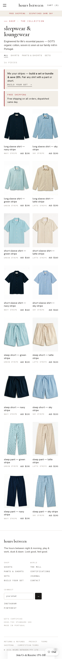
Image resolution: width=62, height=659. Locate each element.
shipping (9, 645)
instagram (10, 603)
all (6, 55)
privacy (33, 642)
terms (44, 642)
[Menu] (4, 5)
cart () (53, 5)
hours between (31, 5)
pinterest (10, 608)
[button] (31, 655)
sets (48, 55)
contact (35, 580)
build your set (14, 580)
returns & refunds (14, 642)
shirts (15, 55)
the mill (36, 567)
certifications (40, 571)
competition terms (28, 645)
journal (35, 576)
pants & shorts (32, 55)
